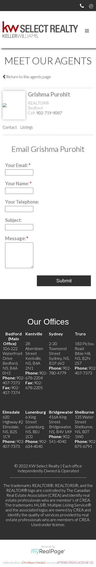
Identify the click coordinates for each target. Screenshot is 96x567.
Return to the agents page (28, 76)
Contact (10, 127)
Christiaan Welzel (33, 562)
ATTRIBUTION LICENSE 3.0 (75, 562)
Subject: (13, 220)
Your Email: (17, 165)
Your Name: (17, 183)
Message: (15, 238)
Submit (64, 280)
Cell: (32, 112)
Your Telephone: (22, 202)
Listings (26, 127)
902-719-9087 (49, 112)
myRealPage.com (48, 551)
